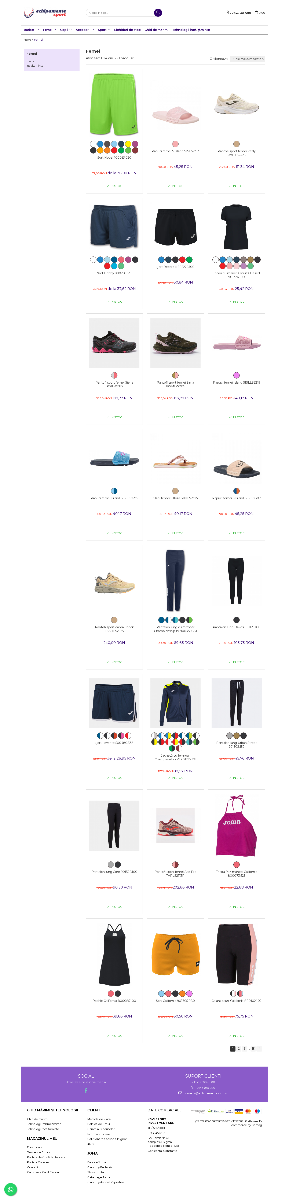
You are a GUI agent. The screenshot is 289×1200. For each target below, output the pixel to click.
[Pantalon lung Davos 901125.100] (237, 581)
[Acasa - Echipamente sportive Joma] (45, 12)
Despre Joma (96, 1162)
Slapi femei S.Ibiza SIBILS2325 (175, 498)
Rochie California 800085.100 (114, 1001)
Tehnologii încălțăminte (191, 30)
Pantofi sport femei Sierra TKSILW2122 (114, 384)
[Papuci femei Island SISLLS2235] (114, 458)
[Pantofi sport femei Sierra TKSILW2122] (114, 343)
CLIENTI (94, 1110)
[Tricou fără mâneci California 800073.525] (237, 825)
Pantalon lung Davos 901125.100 (236, 627)
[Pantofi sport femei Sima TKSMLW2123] (175, 343)
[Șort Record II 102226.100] (175, 227)
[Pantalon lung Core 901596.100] (114, 826)
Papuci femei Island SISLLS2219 (236, 382)
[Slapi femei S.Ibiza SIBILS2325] (175, 458)
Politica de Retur (98, 1124)
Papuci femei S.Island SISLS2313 (175, 151)
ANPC (91, 1144)
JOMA (92, 1153)
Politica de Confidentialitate (46, 1157)
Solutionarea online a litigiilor (107, 1139)
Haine (30, 61)
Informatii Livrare (98, 1134)
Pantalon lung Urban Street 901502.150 (236, 745)
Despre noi (34, 1147)
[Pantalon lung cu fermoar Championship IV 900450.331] (175, 581)
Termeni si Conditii (39, 1152)
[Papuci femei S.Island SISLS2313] (175, 105)
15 (253, 1049)
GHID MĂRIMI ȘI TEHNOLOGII (52, 1110)
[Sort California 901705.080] (175, 954)
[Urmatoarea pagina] (259, 1049)
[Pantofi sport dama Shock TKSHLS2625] (114, 581)
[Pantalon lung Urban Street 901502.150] (237, 703)
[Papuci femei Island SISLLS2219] (237, 343)
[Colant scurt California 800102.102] (237, 954)
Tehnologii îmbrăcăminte (44, 1124)
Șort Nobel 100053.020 (114, 157)
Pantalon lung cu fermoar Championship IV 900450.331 (175, 629)
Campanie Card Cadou (43, 1172)
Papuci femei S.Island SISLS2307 (236, 498)
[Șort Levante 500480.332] (114, 703)
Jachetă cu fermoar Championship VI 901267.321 (175, 757)
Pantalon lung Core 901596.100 (114, 872)
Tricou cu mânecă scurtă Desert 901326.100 (236, 275)
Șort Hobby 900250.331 (114, 273)
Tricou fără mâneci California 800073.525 (236, 874)
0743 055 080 (205, 1087)
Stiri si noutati (96, 1172)
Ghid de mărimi (156, 30)
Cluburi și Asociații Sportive (105, 1182)
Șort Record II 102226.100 (175, 267)
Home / (28, 39)
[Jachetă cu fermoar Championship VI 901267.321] (175, 703)
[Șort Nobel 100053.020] (114, 105)
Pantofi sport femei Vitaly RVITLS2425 (237, 153)
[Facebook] (85, 1090)
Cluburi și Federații (100, 1167)
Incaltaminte (35, 65)
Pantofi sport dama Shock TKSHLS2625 (114, 629)
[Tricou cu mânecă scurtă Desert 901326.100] (237, 227)
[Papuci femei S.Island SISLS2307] (237, 458)
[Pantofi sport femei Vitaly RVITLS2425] (237, 105)
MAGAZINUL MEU (42, 1139)
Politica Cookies (38, 1162)
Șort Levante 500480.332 (114, 743)
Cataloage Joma (98, 1177)
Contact (32, 1167)
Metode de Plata (99, 1119)
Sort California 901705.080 (175, 1001)
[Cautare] (158, 13)
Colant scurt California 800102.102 (236, 1001)
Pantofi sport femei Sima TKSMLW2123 (175, 384)
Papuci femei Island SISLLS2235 (114, 498)
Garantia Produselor (101, 1129)
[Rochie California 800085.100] (114, 954)
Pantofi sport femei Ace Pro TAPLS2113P (175, 874)
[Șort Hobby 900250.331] (114, 227)
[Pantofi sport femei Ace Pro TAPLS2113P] (175, 825)
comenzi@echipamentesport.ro (205, 1093)
